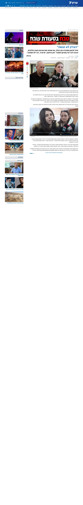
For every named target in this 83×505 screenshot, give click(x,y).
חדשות (76, 5)
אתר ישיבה (31, 7)
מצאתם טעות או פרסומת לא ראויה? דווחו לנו (53, 152)
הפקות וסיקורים (22, 5)
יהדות (27, 5)
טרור (72, 57)
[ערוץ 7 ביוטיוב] (8, 6)
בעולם (55, 5)
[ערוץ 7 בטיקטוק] (6, 6)
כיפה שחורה (69, 7)
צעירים (61, 7)
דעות (34, 5)
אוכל (31, 5)
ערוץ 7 (76, 56)
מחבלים (75, 57)
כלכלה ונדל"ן (38, 5)
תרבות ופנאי (44, 7)
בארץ (59, 5)
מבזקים (72, 5)
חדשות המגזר (75, 7)
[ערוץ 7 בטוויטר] (15, 6)
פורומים (35, 7)
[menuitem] (76, 6)
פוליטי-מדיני (63, 5)
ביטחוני (68, 5)
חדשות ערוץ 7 (72, 3)
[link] (14, 44)
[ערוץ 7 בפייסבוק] (12, 6)
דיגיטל (64, 7)
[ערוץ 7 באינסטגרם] (10, 6)
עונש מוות (68, 57)
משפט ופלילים (44, 5)
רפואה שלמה (56, 7)
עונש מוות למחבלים (61, 57)
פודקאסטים (51, 5)
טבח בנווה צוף (53, 57)
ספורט (39, 7)
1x (76, 134)
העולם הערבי (50, 7)
